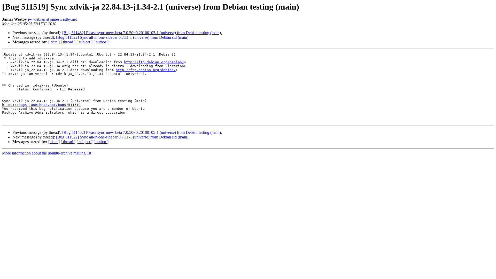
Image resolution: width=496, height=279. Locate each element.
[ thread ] (68, 42)
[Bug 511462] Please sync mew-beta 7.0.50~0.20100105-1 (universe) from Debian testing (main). (142, 32)
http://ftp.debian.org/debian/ (154, 62)
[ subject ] (84, 42)
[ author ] (101, 42)
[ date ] (54, 42)
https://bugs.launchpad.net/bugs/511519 (41, 105)
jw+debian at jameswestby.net (52, 19)
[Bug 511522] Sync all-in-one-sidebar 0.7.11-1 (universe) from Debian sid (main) (122, 37)
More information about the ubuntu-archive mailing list (46, 153)
